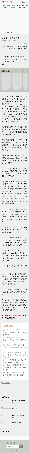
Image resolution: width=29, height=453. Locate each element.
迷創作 (24, 5)
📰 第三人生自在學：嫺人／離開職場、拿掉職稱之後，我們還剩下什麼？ (14, 332)
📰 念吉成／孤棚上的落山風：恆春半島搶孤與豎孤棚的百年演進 (14, 347)
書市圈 (14, 5)
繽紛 (12, 32)
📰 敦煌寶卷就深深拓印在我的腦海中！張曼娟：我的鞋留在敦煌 (14, 340)
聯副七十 (15, 8)
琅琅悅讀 (3, 32)
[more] (25, 71)
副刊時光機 (22, 8)
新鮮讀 (3, 5)
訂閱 (21, 446)
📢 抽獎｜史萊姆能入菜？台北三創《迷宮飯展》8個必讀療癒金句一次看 (14, 374)
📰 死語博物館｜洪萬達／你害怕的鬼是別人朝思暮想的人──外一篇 (14, 367)
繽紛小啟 (14, 408)
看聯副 (8, 5)
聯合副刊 (3, 8)
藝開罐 (19, 5)
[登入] (25, 2)
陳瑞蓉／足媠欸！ (17, 423)
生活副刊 (9, 8)
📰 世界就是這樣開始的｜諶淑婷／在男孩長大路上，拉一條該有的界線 (14, 355)
